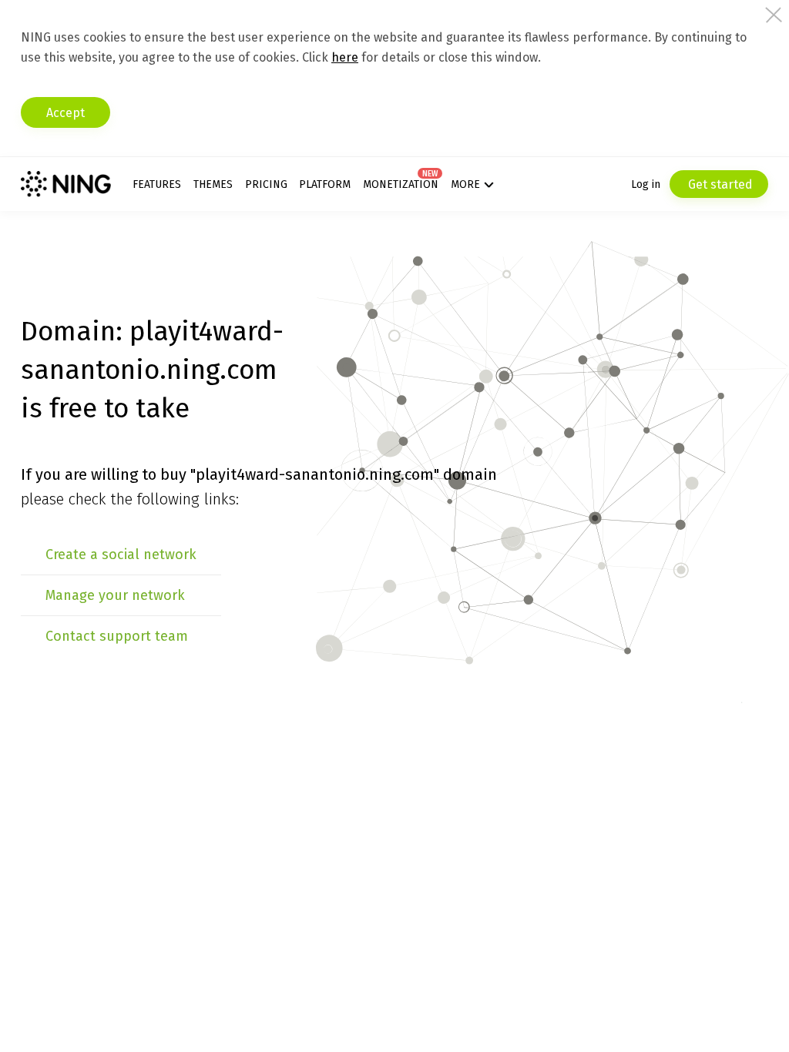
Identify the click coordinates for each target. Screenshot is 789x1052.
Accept (65, 113)
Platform (325, 184)
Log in (645, 184)
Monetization (400, 184)
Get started (719, 184)
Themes (213, 184)
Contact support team (116, 636)
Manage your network (115, 595)
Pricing (266, 184)
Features (157, 184)
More (465, 184)
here (344, 57)
